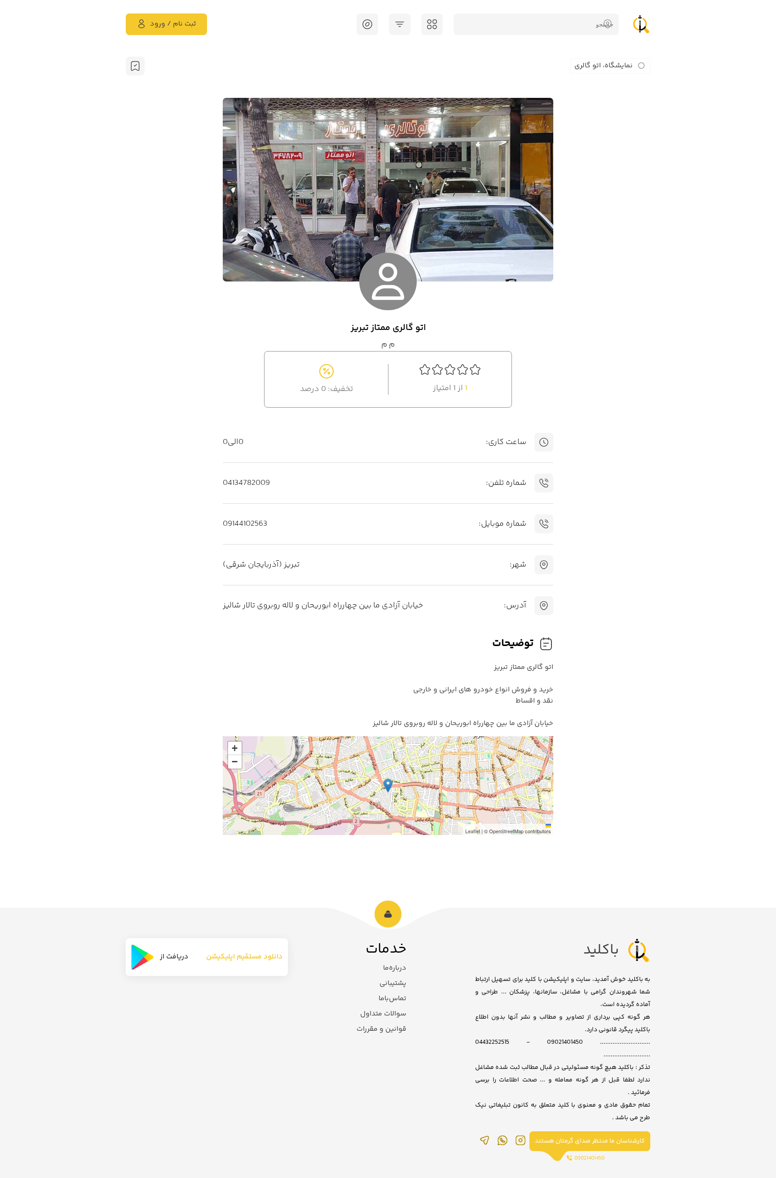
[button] (388, 785)
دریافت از (174, 957)
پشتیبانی (392, 983)
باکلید (601, 950)
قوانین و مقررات (381, 1029)
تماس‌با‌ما (392, 998)
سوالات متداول (383, 1014)
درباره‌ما (394, 968)
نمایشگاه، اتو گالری (603, 65)
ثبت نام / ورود (173, 24)
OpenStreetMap (506, 831)
